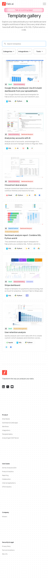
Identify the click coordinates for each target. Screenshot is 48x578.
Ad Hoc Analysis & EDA (9, 468)
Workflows (5, 426)
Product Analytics (8, 472)
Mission (4, 517)
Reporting (5, 475)
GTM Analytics (6, 487)
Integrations (6, 430)
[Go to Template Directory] (24, 81)
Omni (30, 10)
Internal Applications (9, 483)
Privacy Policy (6, 546)
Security (4, 554)
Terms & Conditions (8, 550)
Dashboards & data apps (10, 423)
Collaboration (6, 479)
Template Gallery (7, 434)
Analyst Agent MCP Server (10, 438)
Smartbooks (6, 419)
